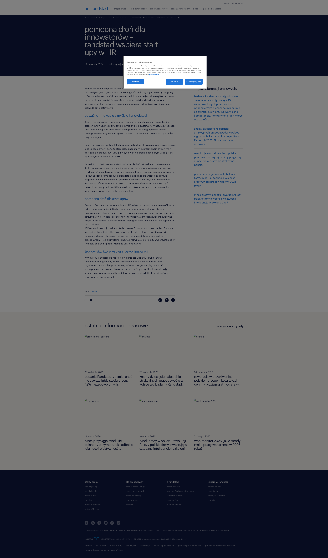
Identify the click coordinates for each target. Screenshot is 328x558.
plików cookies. (154, 74)
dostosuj (136, 81)
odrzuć (174, 81)
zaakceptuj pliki (193, 81)
